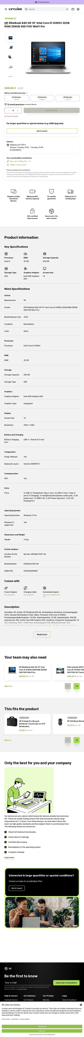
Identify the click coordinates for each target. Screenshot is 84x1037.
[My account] (78, 9)
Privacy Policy (22, 989)
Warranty (46, 1000)
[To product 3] (10, 57)
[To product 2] (10, 47)
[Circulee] (15, 9)
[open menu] (5, 9)
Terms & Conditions (69, 1000)
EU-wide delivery (43, 2)
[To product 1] (10, 37)
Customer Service (11, 1000)
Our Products (28, 1000)
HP (6, 22)
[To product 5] (10, 76)
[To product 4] (10, 66)
